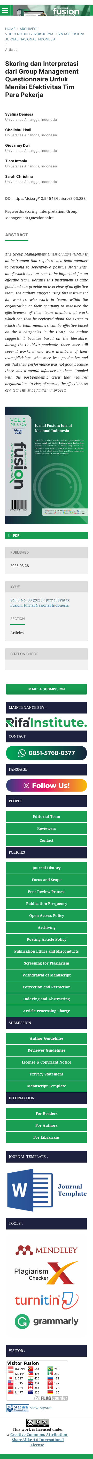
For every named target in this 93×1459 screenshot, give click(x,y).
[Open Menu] (5, 10)
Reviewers (46, 828)
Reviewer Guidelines (46, 1050)
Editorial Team (46, 816)
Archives (28, 29)
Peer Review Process (46, 891)
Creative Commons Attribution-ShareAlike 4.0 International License (39, 1439)
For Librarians (46, 1137)
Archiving (47, 927)
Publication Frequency (46, 903)
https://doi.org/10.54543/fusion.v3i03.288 (49, 198)
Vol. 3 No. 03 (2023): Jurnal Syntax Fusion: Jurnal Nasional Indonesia (44, 36)
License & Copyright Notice (46, 1062)
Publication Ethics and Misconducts (46, 951)
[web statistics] (17, 1407)
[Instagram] (46, 785)
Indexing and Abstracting (46, 998)
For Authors (46, 1125)
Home (10, 29)
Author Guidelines (47, 1038)
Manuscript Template (46, 1085)
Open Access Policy (46, 915)
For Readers (47, 1113)
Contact (46, 840)
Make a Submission (46, 689)
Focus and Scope (46, 879)
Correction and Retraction (47, 987)
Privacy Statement (46, 1074)
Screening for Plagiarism (46, 963)
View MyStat (41, 1407)
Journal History (47, 867)
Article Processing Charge (46, 1010)
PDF (15, 535)
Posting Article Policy (46, 939)
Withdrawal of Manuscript (46, 975)
